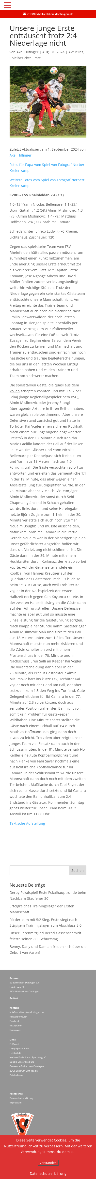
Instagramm (16, 1025)
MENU (20, 6)
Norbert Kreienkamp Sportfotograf (28, 1057)
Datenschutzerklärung (21, 1098)
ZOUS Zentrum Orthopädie (24, 1070)
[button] (8, 5)
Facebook (14, 1021)
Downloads (15, 1030)
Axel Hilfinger (27, 52)
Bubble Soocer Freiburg (22, 1061)
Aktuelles (75, 52)
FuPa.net (14, 1044)
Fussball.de (15, 1053)
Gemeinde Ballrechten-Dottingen (27, 1066)
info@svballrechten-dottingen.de (27, 1012)
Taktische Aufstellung (27, 823)
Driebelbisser (16, 1075)
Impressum (15, 1102)
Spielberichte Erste (25, 58)
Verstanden (48, 1162)
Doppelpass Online (19, 1048)
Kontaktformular (18, 1016)
